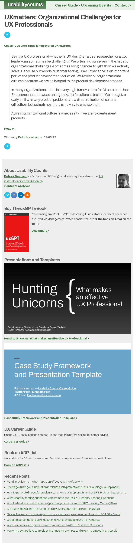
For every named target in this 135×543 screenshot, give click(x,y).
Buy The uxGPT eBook (25, 208)
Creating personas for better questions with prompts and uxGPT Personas (53, 519)
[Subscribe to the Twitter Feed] (7, 194)
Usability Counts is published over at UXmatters (37, 45)
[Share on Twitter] (7, 146)
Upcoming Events (96, 5)
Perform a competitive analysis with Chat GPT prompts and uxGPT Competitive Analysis (62, 530)
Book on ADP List (20, 452)
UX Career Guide (20, 429)
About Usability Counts (25, 170)
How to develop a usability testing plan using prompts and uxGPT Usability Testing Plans (62, 503)
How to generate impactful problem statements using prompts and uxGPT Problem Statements (66, 492)
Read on (9, 128)
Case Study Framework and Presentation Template (39, 418)
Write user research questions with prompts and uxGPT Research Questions (55, 525)
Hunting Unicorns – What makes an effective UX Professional (45, 481)
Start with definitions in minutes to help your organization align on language (53, 508)
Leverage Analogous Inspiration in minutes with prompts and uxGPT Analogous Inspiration (63, 487)
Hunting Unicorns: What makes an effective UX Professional (45, 338)
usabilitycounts (25, 4)
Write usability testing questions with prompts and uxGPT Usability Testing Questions (60, 497)
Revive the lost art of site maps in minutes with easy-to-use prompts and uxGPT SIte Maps (63, 514)
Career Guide (67, 5)
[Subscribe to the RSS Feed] (27, 194)
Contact (122, 5)
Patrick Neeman (28, 137)
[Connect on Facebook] (14, 194)
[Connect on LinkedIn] (21, 194)
